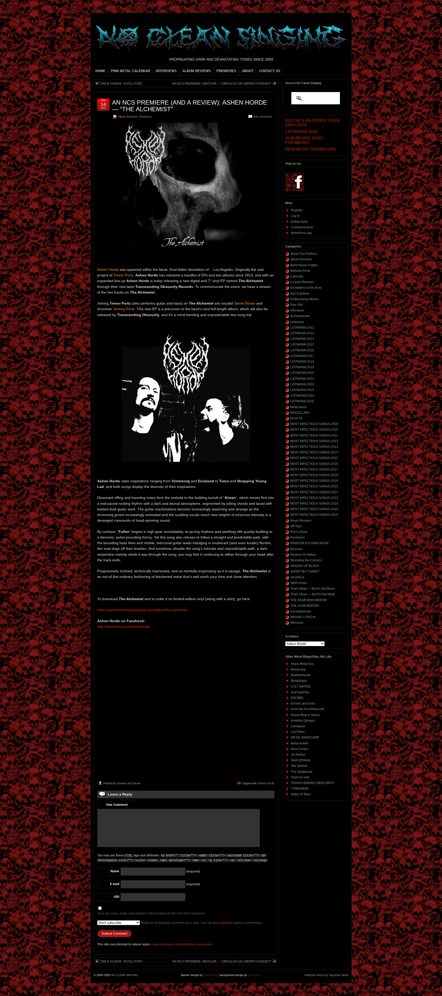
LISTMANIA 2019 (302, 367)
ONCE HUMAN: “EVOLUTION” (121, 83)
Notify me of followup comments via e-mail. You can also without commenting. (201, 923)
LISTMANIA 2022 (302, 384)
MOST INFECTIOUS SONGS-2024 (314, 509)
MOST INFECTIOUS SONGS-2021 (314, 492)
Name (114, 871)
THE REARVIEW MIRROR (308, 600)
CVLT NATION (301, 686)
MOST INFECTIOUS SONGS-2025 (314, 515)
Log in (295, 216)
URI (116, 897)
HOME (100, 71)
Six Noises (298, 754)
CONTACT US (269, 71)
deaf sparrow (300, 692)
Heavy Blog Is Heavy (305, 715)
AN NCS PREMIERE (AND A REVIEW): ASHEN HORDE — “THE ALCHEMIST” (189, 106)
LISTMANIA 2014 (302, 339)
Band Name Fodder (304, 265)
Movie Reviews (301, 520)
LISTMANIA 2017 (302, 356)
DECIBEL (297, 698)
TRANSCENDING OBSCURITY (312, 783)
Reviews (296, 549)
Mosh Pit (296, 418)
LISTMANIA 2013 (302, 333)
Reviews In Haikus (303, 554)
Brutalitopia (299, 680)
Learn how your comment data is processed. (182, 944)
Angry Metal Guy (302, 664)
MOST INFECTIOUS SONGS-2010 (314, 429)
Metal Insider (300, 743)
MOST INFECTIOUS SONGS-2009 (314, 424)
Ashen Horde (266, 783)
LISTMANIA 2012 (302, 327)
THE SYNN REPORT (304, 606)
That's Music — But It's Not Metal (312, 594)
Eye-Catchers (299, 293)
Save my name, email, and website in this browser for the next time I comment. (151, 913)
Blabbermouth (301, 675)
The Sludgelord (301, 772)
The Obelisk (299, 766)
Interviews (297, 310)
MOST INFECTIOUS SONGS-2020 (314, 486)
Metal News (298, 407)
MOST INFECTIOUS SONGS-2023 (314, 503)
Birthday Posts (300, 271)
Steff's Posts (298, 583)
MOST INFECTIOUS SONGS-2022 (314, 498)
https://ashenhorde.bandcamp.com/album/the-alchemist (142, 610)
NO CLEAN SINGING (124, 975)
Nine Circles (299, 749)
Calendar (296, 276)
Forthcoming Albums (304, 299)
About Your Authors (303, 253)
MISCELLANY (300, 413)
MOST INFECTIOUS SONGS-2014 (314, 452)
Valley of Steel (301, 794)
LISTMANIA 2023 (302, 390)
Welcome (296, 622)
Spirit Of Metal (300, 760)
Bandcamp (298, 669)
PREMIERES (226, 71)
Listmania (297, 322)
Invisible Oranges (303, 720)
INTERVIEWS (166, 71)
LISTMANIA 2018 (302, 361)
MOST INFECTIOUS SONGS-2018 (314, 475)
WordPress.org (301, 233)
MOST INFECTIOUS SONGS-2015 (314, 458)
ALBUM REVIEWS (196, 71)
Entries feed (299, 221)
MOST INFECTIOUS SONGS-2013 (314, 447)
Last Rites (298, 732)
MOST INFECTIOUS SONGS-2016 (314, 464)
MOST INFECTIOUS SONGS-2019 (314, 481)
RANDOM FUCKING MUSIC (309, 543)
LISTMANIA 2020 (302, 373)
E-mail (114, 884)
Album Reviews (127, 116)
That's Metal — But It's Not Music (312, 588)
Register (297, 210)
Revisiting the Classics (306, 560)
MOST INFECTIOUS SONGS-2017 (314, 469)
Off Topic (296, 526)
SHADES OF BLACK (304, 566)
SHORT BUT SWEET (304, 571)
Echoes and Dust (303, 703)
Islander (122, 783)
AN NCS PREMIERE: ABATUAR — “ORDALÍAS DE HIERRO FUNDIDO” (221, 83)
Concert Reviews (302, 282)
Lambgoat (298, 726)
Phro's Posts (298, 532)
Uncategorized (300, 611)
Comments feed (302, 227)
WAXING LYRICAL (303, 617)
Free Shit (296, 305)
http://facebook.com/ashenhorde (123, 626)
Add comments (262, 116)
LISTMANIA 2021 (302, 379)
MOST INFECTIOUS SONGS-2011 (314, 435)
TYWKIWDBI (299, 788)
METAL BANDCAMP (305, 737)
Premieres (145, 116)
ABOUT (247, 71)
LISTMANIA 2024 (302, 395)
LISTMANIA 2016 (302, 350)
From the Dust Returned (307, 709)
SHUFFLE (297, 577)
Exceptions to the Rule (306, 287)
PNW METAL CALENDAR (130, 71)
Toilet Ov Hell (300, 777)
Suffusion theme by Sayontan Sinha (326, 975)
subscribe (226, 923)
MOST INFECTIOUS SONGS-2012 (314, 441)
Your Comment (117, 805)
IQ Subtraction (300, 316)
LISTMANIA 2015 (302, 344)
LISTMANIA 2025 (302, 401)
